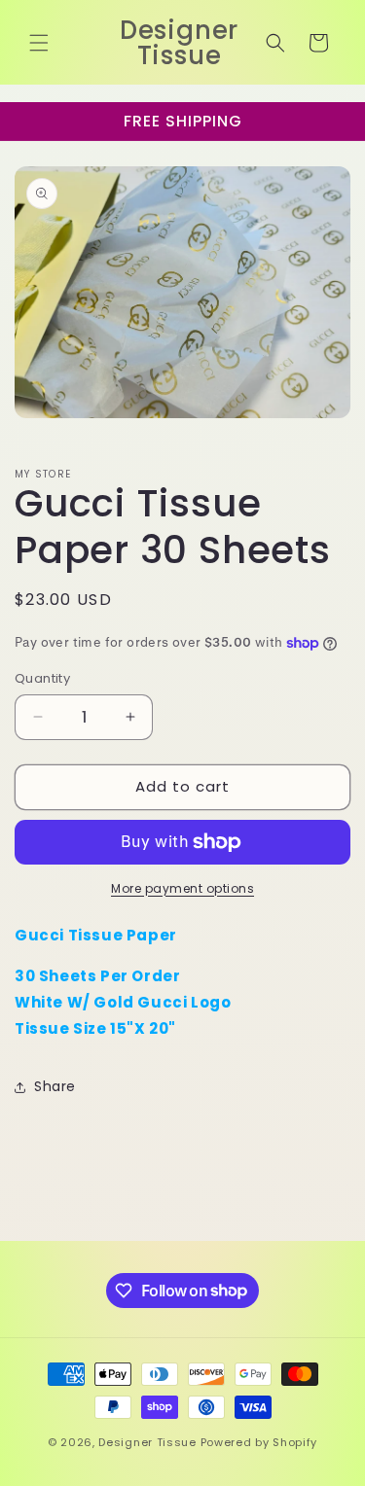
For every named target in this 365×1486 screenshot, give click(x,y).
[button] (39, 42)
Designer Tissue (147, 1442)
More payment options (182, 888)
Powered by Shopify (259, 1442)
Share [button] (55, 1086)
